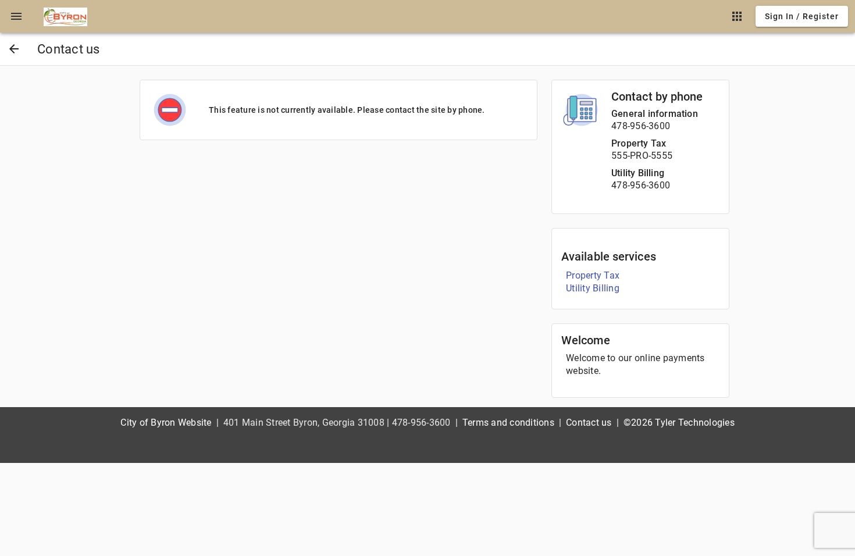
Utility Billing (637, 173)
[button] (16, 16)
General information (654, 113)
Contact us (589, 422)
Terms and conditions (508, 422)
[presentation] (16, 16)
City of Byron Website (165, 422)
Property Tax (638, 143)
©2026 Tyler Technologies (679, 422)
